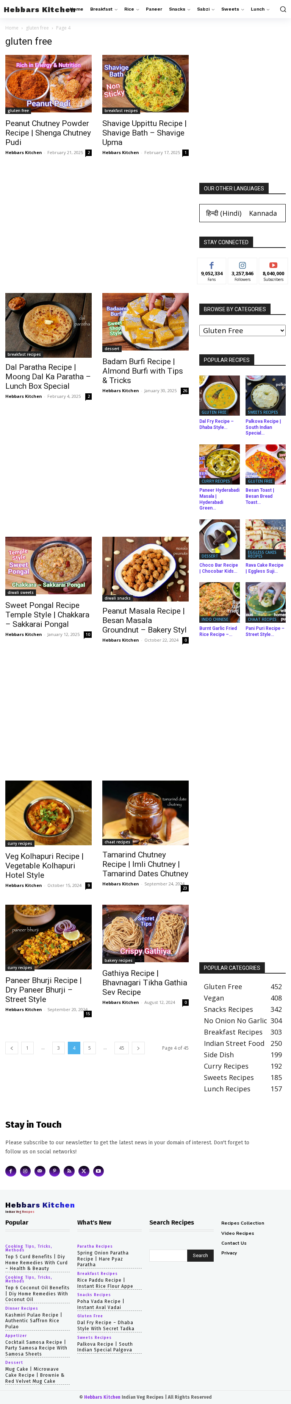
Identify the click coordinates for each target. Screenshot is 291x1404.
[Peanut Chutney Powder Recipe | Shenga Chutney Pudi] (48, 84)
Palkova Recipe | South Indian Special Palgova (105, 1347)
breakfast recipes (121, 110)
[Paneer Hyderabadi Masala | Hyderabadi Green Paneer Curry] (219, 464)
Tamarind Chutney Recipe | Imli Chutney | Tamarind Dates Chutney (145, 864)
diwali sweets (21, 592)
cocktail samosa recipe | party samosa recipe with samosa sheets (36, 1348)
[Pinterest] (54, 1171)
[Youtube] (98, 1171)
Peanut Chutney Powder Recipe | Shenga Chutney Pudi (48, 133)
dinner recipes (21, 1309)
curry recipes (20, 843)
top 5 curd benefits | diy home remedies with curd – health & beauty (36, 1262)
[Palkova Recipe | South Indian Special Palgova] (266, 396)
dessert (112, 348)
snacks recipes (94, 1295)
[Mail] (39, 1171)
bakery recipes (119, 960)
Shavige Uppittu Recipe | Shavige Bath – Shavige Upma (144, 133)
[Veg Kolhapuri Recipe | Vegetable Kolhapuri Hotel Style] (48, 814)
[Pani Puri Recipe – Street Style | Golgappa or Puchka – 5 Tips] (266, 602)
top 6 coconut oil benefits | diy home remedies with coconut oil (37, 1293)
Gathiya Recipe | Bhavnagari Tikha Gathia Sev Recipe (144, 983)
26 (185, 390)
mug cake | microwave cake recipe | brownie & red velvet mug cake (35, 1375)
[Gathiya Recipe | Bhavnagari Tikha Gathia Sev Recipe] (145, 934)
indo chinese (215, 619)
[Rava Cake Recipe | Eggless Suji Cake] (266, 539)
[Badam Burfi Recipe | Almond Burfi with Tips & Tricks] (145, 322)
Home (12, 28)
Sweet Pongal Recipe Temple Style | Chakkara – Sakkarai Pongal (47, 615)
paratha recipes (95, 1246)
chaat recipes (117, 842)
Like (212, 263)
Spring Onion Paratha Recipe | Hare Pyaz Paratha (103, 1258)
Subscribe (273, 263)
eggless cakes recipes (262, 554)
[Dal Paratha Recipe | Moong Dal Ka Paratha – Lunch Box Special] (48, 325)
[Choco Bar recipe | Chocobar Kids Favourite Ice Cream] (219, 539)
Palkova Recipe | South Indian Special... (263, 427)
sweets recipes (263, 412)
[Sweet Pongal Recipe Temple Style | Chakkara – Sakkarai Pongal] (48, 566)
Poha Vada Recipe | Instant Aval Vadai (101, 1304)
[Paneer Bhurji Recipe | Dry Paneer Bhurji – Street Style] (48, 938)
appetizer (16, 1336)
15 (88, 1013)
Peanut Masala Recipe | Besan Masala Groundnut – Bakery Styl (144, 620)
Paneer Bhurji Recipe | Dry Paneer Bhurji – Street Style (43, 990)
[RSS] (69, 1171)
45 (121, 1048)
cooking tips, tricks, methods (28, 1248)
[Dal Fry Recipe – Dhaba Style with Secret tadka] (219, 396)
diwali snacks (118, 598)
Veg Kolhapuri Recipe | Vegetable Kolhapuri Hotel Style (44, 866)
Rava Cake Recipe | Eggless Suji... (264, 568)
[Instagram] (25, 1171)
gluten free (37, 28)
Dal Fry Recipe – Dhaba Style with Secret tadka (106, 1325)
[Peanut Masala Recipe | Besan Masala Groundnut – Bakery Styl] (145, 569)
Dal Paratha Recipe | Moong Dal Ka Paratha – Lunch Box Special (48, 377)
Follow (243, 263)
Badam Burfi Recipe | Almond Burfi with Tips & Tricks (142, 371)
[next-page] (138, 1048)
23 (185, 888)
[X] (83, 1171)
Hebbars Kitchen (23, 152)
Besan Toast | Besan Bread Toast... (260, 496)
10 (88, 634)
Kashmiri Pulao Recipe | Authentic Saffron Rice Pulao (34, 1320)
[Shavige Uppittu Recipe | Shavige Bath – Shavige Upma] (145, 84)
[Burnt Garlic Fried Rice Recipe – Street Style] (219, 602)
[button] (282, 9)
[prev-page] (11, 1048)
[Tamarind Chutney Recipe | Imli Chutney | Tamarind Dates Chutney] (145, 813)
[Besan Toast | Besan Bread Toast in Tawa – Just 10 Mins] (266, 464)
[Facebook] (10, 1171)
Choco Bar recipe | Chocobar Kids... (218, 568)
